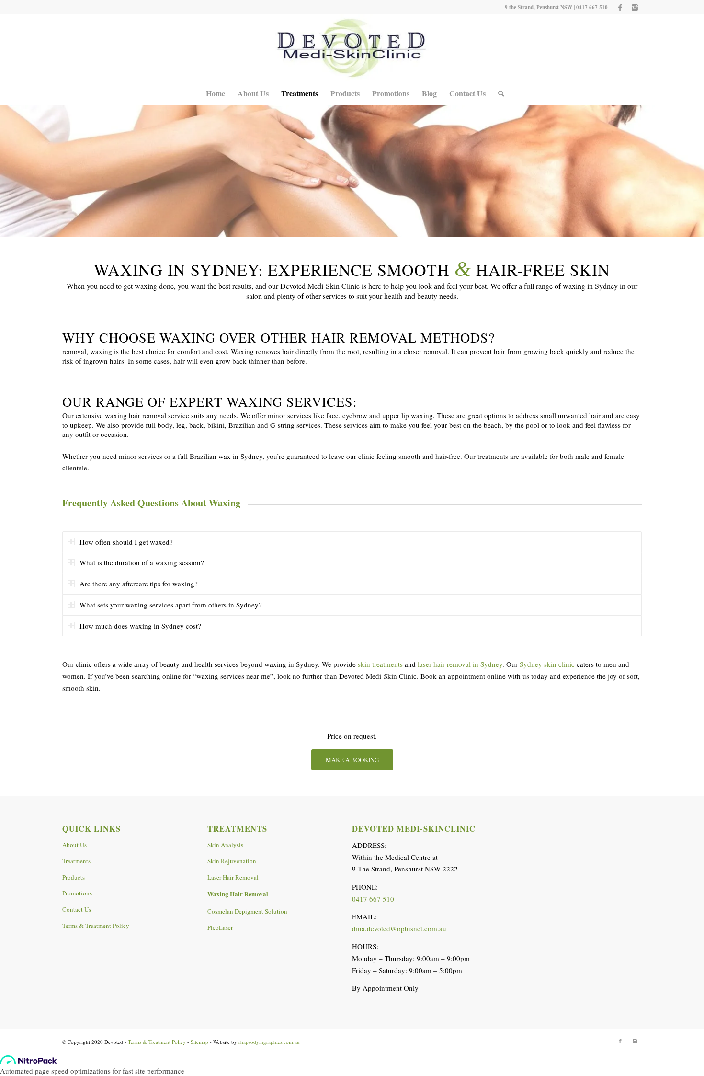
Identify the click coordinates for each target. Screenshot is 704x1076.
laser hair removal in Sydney (460, 664)
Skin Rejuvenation (231, 861)
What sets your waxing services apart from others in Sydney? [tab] (170, 604)
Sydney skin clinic (547, 664)
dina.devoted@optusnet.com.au (399, 928)
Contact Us (76, 909)
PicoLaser (220, 927)
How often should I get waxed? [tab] (126, 542)
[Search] (498, 93)
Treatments (76, 861)
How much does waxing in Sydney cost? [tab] (140, 625)
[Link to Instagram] (634, 7)
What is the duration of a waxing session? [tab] (141, 562)
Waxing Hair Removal (237, 893)
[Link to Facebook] (620, 7)
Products (73, 877)
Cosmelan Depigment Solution (247, 911)
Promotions (77, 893)
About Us (74, 844)
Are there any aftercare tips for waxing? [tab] (138, 583)
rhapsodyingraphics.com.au (269, 1041)
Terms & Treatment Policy (95, 925)
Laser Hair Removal (233, 877)
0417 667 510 (592, 7)
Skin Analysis (225, 844)
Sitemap (199, 1041)
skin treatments (380, 664)
